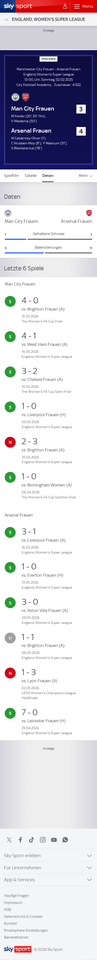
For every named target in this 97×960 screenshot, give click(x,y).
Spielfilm (11, 175)
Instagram (43, 839)
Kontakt (10, 923)
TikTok (31, 839)
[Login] (65, 6)
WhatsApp (65, 839)
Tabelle (30, 175)
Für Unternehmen (22, 868)
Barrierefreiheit (16, 937)
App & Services (19, 879)
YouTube (54, 839)
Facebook (20, 839)
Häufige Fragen (16, 895)
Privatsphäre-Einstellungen (26, 930)
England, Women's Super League (48, 19)
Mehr (83, 175)
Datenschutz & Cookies (23, 916)
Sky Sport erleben (22, 855)
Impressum (13, 902)
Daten (47, 175)
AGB (7, 909)
